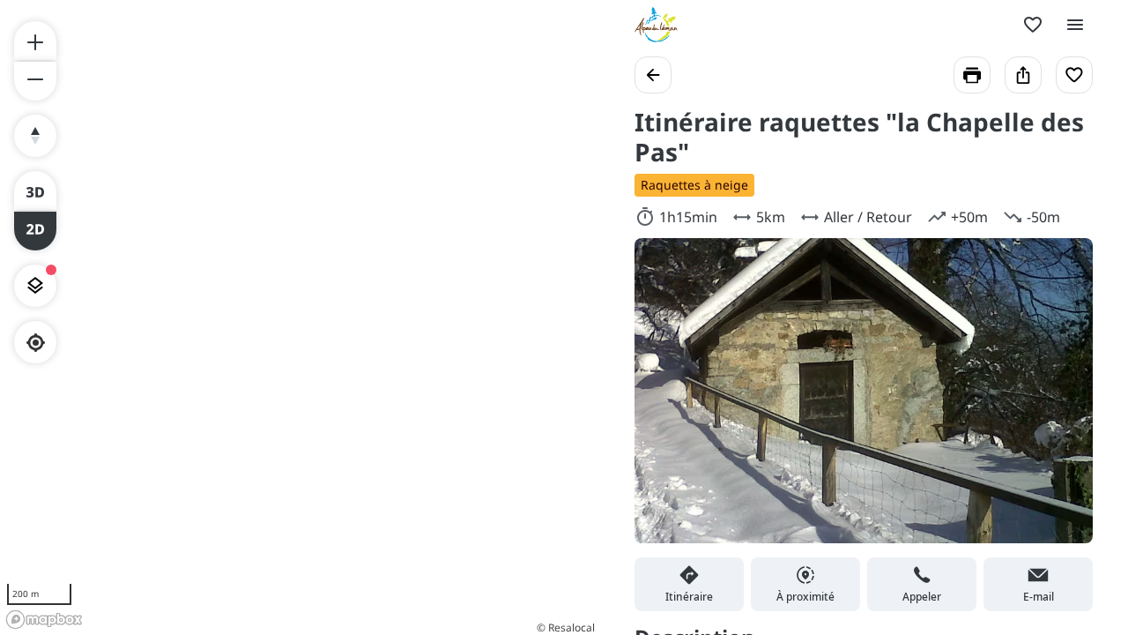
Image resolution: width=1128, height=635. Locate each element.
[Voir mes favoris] (1032, 24)
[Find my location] (35, 342)
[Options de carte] (35, 286)
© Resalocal (566, 627)
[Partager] (1023, 74)
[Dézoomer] (35, 81)
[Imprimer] (972, 74)
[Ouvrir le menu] (1075, 24)
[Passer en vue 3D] (35, 190)
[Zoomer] (35, 40)
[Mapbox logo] (44, 619)
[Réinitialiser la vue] (35, 136)
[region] (299, 317)
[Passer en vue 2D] (35, 231)
